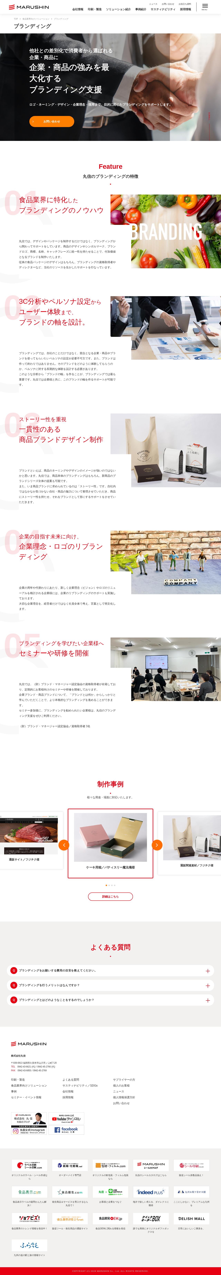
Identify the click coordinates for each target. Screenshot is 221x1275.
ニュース (153, 4)
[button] (64, 846)
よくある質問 (71, 1079)
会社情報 (77, 9)
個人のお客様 (121, 1085)
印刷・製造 (95, 9)
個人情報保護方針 (124, 1097)
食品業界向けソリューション (35, 19)
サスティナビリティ (163, 9)
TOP (16, 19)
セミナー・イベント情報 (26, 1097)
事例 (14, 1091)
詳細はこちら (110, 896)
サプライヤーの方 (124, 1079)
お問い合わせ (168, 4)
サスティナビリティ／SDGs (80, 1085)
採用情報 (185, 9)
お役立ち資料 (185, 4)
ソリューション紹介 (118, 9)
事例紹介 (140, 9)
